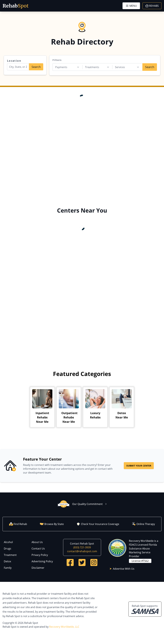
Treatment (10, 555)
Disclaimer (38, 568)
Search (36, 67)
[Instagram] (94, 562)
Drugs (7, 548)
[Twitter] (82, 562)
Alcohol (8, 542)
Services (120, 67)
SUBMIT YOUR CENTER (138, 465)
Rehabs (154, 6)
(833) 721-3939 (82, 547)
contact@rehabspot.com (82, 551)
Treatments (92, 67)
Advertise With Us (123, 568)
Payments (61, 67)
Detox (7, 561)
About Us (37, 542)
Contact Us (38, 548)
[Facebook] (70, 562)
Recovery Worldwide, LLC (64, 626)
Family (8, 568)
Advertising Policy (42, 561)
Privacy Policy (40, 555)
